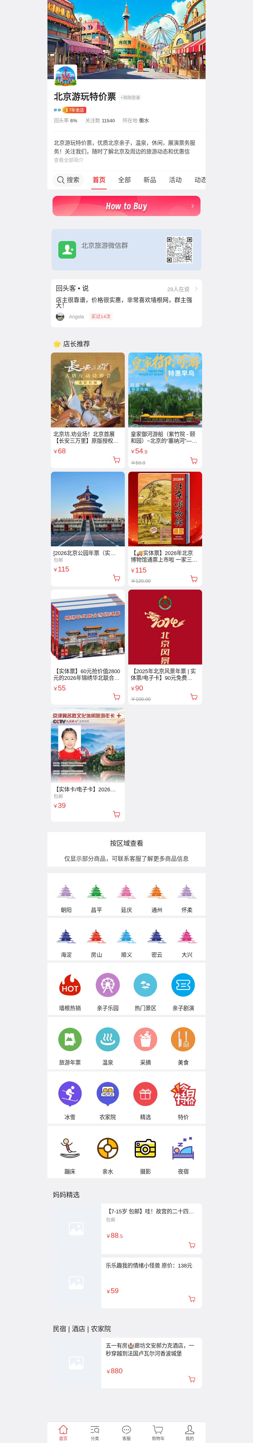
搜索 (73, 180)
